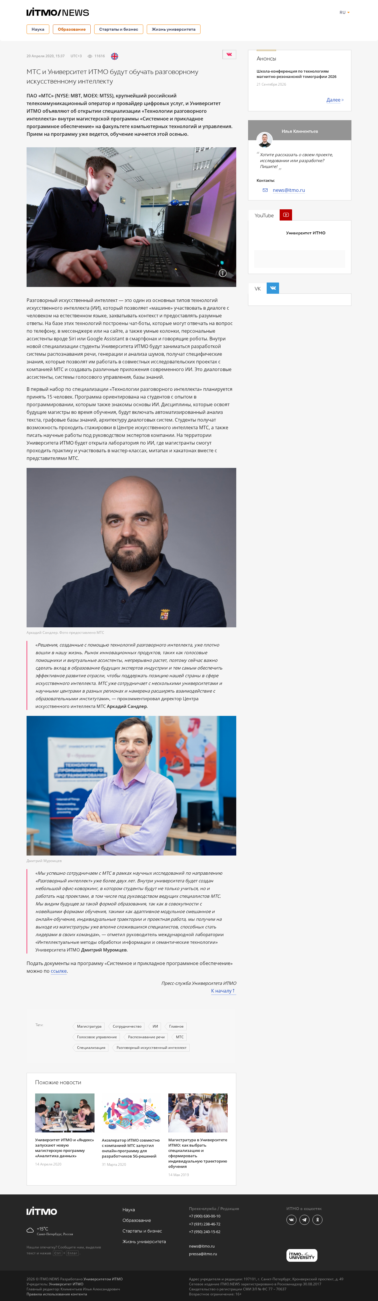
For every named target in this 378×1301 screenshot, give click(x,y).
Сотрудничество (127, 1026)
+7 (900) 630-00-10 (204, 1216)
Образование (72, 29)
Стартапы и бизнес (118, 29)
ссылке (59, 971)
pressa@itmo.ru (203, 1253)
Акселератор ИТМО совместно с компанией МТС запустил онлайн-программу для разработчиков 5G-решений (131, 1148)
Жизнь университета (173, 29)
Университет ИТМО (305, 233)
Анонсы (266, 58)
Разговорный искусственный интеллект (152, 1047)
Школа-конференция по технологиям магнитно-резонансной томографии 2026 (296, 73)
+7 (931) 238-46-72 (204, 1224)
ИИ (155, 1026)
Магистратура (89, 1026)
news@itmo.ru (289, 190)
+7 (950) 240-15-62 (204, 1231)
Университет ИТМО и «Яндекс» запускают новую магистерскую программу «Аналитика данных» (64, 1147)
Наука (38, 29)
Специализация (91, 1047)
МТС (180, 1036)
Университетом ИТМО (103, 1279)
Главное (176, 1026)
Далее (333, 100)
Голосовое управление (97, 1036)
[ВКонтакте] (229, 54)
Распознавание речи (146, 1036)
